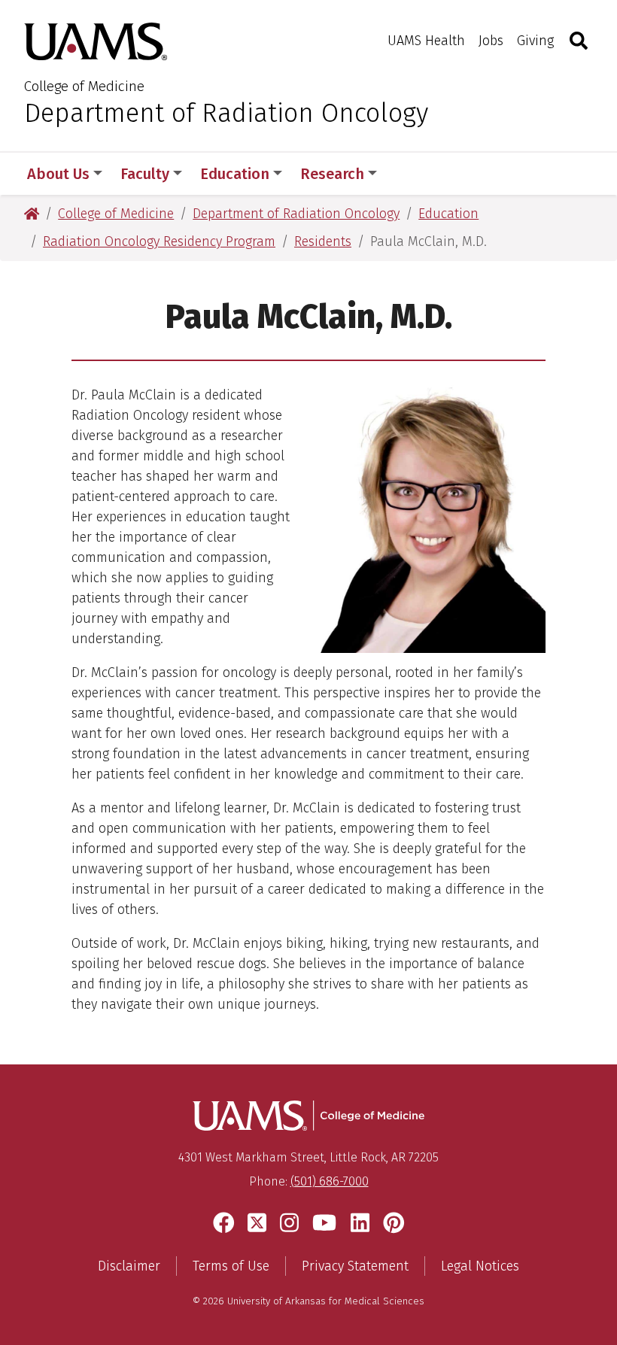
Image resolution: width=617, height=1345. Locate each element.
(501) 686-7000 (329, 1181)
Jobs (491, 40)
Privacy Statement (355, 1266)
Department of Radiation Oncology (226, 113)
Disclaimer (129, 1266)
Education (234, 174)
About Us (58, 174)
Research (332, 174)
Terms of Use (231, 1266)
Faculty (144, 174)
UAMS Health (426, 40)
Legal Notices (480, 1266)
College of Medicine (84, 86)
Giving (535, 40)
